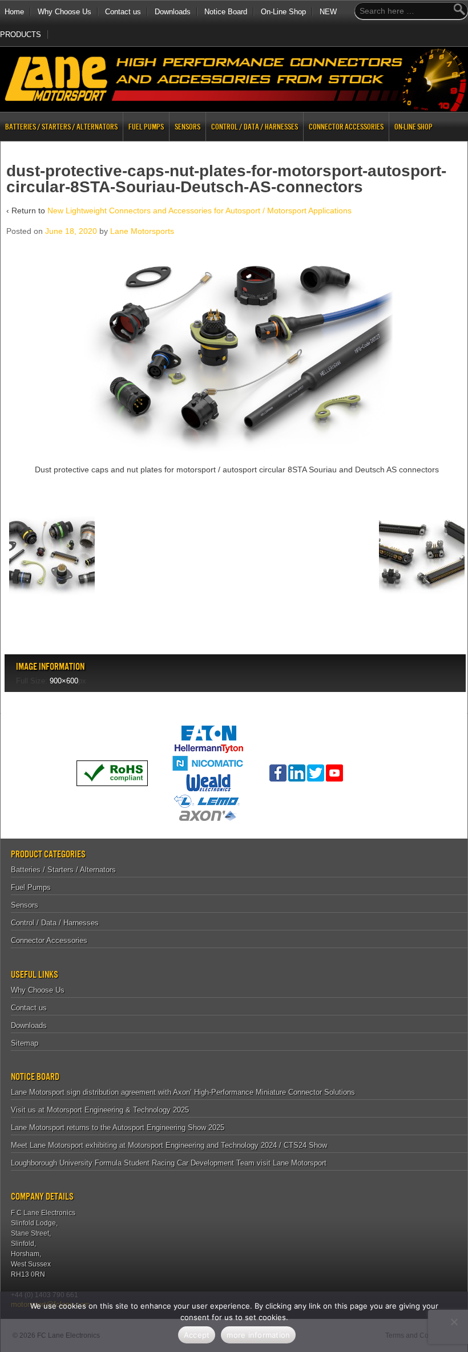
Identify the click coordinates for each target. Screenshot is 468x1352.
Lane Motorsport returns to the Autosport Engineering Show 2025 (117, 1127)
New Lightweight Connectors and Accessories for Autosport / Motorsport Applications (199, 210)
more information (258, 1334)
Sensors (187, 126)
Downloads (173, 11)
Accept (197, 1334)
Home (14, 11)
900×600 (64, 681)
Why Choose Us (64, 11)
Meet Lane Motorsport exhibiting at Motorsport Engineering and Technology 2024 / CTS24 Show (169, 1145)
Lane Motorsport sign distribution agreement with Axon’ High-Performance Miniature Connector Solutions (183, 1092)
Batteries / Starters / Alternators (61, 126)
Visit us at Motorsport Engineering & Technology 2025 (100, 1110)
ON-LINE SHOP (413, 126)
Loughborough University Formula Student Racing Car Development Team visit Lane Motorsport (168, 1163)
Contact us (123, 11)
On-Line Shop (283, 11)
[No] (453, 1321)
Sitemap (24, 1043)
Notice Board (225, 11)
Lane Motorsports (142, 231)
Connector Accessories (346, 126)
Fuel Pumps (146, 126)
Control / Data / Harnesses (254, 126)
